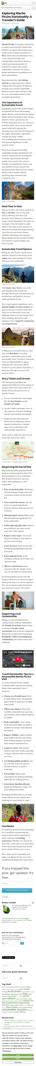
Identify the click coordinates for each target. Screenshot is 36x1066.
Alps (3, 987)
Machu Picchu (11, 920)
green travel (18, 994)
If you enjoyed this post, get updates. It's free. (17, 873)
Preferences (18, 1062)
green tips (9, 994)
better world (8, 987)
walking (22, 1012)
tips (28, 1010)
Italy (25, 993)
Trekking (28, 920)
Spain (19, 1007)
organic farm (19, 999)
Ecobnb (17, 23)
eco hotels (25, 989)
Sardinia (25, 1005)
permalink (14, 922)
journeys (19, 918)
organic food (27, 999)
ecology (4, 992)
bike (18, 987)
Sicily (31, 1005)
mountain (19, 920)
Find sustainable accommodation (12, 7)
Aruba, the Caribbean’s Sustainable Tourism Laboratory (19, 1020)
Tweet (4, 897)
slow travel (11, 1007)
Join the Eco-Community (17, 890)
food (26, 992)
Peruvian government (14, 382)
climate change (5, 989)
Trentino (9, 1012)
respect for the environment (18, 1001)
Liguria (30, 994)
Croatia (12, 989)
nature (11, 998)
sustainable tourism (10, 153)
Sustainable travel (9, 108)
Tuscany (16, 1012)
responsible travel (16, 1005)
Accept (18, 1055)
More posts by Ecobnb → (19, 909)
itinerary (4, 920)
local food (4, 996)
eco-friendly (17, 989)
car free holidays (25, 987)
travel (31, 1010)
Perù (24, 920)
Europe (23, 991)
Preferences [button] (7, 1051)
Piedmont (4, 1001)
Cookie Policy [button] (17, 1046)
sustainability (26, 1007)
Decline (18, 1058)
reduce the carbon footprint (15, 1001)
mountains (19, 996)
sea (29, 1005)
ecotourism (14, 991)
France (30, 992)
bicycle (14, 987)
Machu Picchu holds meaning (14, 470)
